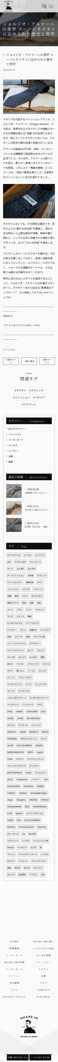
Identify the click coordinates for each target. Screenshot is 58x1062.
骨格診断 (29, 582)
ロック (30, 650)
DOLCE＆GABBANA (32, 820)
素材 (17, 596)
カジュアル (38, 867)
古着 (11, 456)
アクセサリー (35, 643)
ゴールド (42, 670)
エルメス (22, 657)
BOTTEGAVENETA (14, 772)
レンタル (44, 854)
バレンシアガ (40, 684)
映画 (11, 461)
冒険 (31, 602)
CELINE (10, 718)
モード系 (11, 657)
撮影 (43, 657)
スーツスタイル (32, 623)
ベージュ (31, 670)
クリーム (11, 677)
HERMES (40, 786)
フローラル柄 (39, 636)
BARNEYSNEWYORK (15, 752)
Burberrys (11, 827)
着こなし (20, 670)
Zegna (10, 800)
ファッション (9, 349)
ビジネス (13, 445)
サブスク (33, 874)
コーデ (10, 616)
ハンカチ (26, 840)
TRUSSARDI (12, 738)
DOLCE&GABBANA (24, 745)
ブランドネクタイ (39, 861)
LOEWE (20, 718)
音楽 (9, 636)
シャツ (29, 609)
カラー (40, 582)
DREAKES (33, 800)
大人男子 (20, 568)
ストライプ (40, 555)
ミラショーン (12, 840)
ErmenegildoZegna (39, 793)
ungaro (40, 752)
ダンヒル (11, 725)
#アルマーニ (29, 404)
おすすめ (31, 568)
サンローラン (24, 691)
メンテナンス (13, 704)
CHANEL (19, 711)
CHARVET (11, 793)
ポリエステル (37, 596)
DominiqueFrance (26, 827)
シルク (25, 596)
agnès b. (19, 813)
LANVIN (23, 732)
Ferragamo (21, 800)
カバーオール (13, 834)
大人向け (33, 657)
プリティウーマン (14, 684)
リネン (19, 609)
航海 (24, 602)
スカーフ (20, 616)
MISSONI (39, 745)
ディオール (23, 725)
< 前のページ (11, 361)
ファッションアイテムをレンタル (21, 325)
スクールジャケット (15, 650)
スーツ (10, 609)
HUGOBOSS (28, 786)
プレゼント (23, 861)
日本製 (30, 575)
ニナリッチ (36, 725)
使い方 (27, 867)
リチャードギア (25, 677)
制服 (28, 636)
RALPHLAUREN (13, 786)
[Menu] (50, 6)
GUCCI (10, 779)
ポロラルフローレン (29, 738)
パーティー (14, 450)
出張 (39, 602)
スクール (18, 636)
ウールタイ (34, 765)
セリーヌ (11, 691)
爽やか (10, 664)
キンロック (22, 847)
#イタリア (39, 397)
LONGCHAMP (32, 711)
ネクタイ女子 (20, 562)
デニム (23, 630)
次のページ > (47, 361)
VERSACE (45, 800)
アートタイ (45, 630)
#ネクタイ (20, 390)
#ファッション (21, 397)
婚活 (9, 867)
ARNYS (30, 752)
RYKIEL (29, 772)
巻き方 (17, 867)
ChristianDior (22, 779)
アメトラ (19, 759)
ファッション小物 (40, 840)
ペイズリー (36, 779)
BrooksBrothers (33, 718)
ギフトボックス (13, 555)
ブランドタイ (33, 664)
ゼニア (44, 738)
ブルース (46, 664)
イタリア (26, 589)
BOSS (27, 806)
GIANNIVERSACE (40, 806)
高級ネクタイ (13, 602)
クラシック (41, 575)
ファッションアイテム (16, 643)
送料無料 (22, 874)
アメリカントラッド (35, 759)
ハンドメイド (27, 704)
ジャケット (39, 609)
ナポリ (40, 704)
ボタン (10, 670)
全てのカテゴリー (17, 428)
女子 (9, 562)
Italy (19, 820)
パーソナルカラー (14, 582)
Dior (46, 779)
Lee (23, 834)
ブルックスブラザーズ (16, 765)
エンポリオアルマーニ (39, 698)
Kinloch (10, 847)
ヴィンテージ (35, 562)
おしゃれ (11, 874)
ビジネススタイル (14, 623)
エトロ (33, 847)
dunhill (10, 745)
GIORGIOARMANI (14, 806)
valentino (23, 793)
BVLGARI (32, 834)
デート (10, 568)
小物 (43, 874)
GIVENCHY (11, 732)
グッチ (28, 684)
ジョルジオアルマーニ (16, 698)
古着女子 (33, 630)
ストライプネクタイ (35, 813)
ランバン (11, 854)
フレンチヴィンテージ (28, 854)
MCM (43, 711)
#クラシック (36, 390)
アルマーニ (38, 589)
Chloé (9, 759)
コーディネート (16, 439)
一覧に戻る (29, 361)
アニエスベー (40, 772)
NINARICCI (34, 732)
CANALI (10, 820)
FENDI (9, 711)
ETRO (9, 813)
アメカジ (20, 664)
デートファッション (15, 575)
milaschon (41, 827)
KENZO (45, 732)
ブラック (40, 650)
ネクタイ (11, 861)
